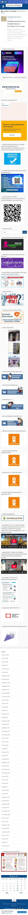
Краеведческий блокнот (14, 17)
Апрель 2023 (5, 714)
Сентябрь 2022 (6, 734)
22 (17, 888)
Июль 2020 (5, 821)
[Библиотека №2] (8, 909)
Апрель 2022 (5, 752)
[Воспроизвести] (3, 547)
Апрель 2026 (5, 668)
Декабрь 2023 (5, 686)
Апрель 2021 (5, 790)
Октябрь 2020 (6, 811)
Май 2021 (4, 786)
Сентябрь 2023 (6, 696)
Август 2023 (5, 700)
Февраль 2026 (6, 675)
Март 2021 (5, 793)
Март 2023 (5, 717)
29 (17, 890)
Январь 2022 (5, 759)
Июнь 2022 (5, 745)
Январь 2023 (5, 724)
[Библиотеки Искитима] (5, 909)
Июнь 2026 (5, 662)
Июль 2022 (5, 741)
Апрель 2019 (5, 845)
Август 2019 (5, 835)
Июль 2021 (5, 780)
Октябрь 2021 (6, 769)
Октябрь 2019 (6, 832)
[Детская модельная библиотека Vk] (10, 909)
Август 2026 (5, 655)
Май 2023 (4, 710)
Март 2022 (5, 755)
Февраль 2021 (6, 797)
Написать (12, 135)
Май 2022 (4, 748)
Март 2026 (5, 672)
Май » (21, 892)
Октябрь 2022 (6, 731)
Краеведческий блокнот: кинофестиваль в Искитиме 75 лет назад (16, 23)
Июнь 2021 (5, 783)
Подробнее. (9, 913)
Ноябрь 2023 (5, 689)
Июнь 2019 (5, 838)
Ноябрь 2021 (5, 766)
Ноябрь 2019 (5, 828)
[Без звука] (22, 547)
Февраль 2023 (6, 721)
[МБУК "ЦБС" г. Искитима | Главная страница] (5, 2)
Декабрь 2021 (5, 762)
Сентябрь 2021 (6, 773)
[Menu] (26, 2)
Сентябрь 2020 (6, 814)
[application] (14, 541)
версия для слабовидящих (14, 5)
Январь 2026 (5, 679)
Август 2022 (5, 738)
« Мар (6, 892)
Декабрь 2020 (5, 804)
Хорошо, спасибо (22, 912)
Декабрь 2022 (5, 727)
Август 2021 (5, 776)
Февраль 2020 (6, 825)
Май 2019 (4, 842)
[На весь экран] (25, 547)
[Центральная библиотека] (13, 909)
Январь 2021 (5, 800)
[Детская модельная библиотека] (23, 909)
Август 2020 (5, 818)
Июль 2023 (5, 703)
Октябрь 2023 (6, 693)
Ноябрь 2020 (5, 807)
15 (17, 885)
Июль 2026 (5, 658)
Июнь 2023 (5, 707)
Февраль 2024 (6, 682)
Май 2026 (4, 665)
